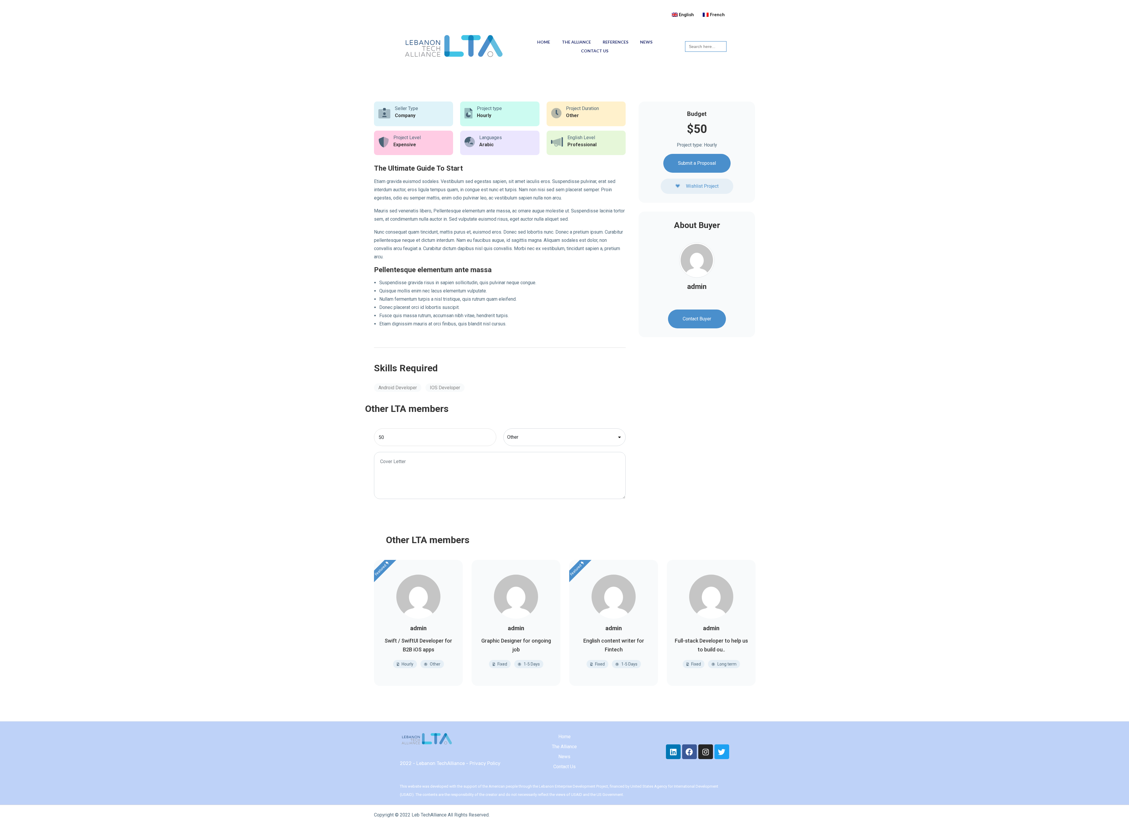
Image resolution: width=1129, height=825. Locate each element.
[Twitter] (721, 751)
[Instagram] (705, 751)
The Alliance (576, 41)
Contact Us (594, 50)
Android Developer (397, 387)
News (646, 41)
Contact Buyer (697, 319)
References (615, 41)
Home (543, 41)
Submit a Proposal (697, 163)
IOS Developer (445, 387)
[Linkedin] (673, 751)
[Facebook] (689, 751)
